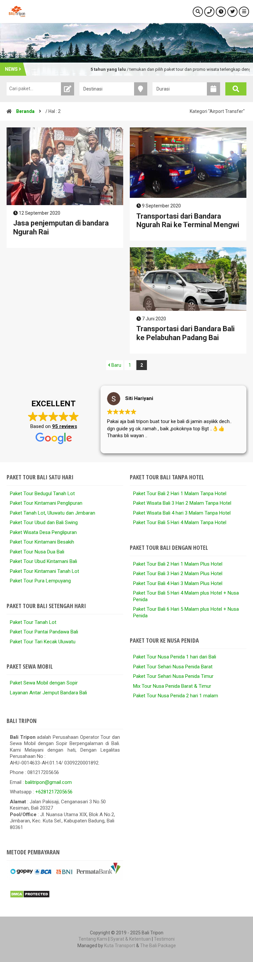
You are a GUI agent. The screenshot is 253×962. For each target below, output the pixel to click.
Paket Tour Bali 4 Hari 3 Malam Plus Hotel (177, 583)
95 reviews (64, 426)
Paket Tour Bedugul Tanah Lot (42, 493)
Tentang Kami (92, 939)
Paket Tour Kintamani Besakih (42, 542)
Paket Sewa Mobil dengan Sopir (44, 683)
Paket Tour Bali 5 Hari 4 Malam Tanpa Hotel (179, 522)
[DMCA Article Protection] (30, 896)
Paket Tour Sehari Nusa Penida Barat (172, 667)
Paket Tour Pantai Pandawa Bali (44, 632)
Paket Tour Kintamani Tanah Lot (44, 571)
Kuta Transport (119, 945)
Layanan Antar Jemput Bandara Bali (48, 693)
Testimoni (164, 939)
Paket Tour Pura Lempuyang (40, 581)
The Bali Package (158, 945)
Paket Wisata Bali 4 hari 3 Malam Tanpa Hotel (182, 513)
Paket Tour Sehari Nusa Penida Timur (173, 676)
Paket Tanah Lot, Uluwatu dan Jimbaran (52, 513)
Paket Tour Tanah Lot (33, 622)
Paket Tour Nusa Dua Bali (37, 552)
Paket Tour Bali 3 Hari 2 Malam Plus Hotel (177, 573)
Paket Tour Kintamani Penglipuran (46, 503)
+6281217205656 (53, 792)
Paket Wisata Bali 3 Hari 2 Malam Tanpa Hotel (182, 503)
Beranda (25, 111)
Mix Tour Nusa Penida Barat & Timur (172, 686)
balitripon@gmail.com (48, 782)
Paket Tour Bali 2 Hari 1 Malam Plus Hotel (177, 564)
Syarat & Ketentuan (130, 939)
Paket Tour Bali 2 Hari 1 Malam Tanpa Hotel (179, 493)
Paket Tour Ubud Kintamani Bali (43, 561)
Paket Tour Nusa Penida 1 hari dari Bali (174, 657)
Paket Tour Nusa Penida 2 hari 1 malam (175, 696)
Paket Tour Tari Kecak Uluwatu (42, 642)
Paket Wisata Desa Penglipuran (43, 532)
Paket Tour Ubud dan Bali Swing (44, 522)
